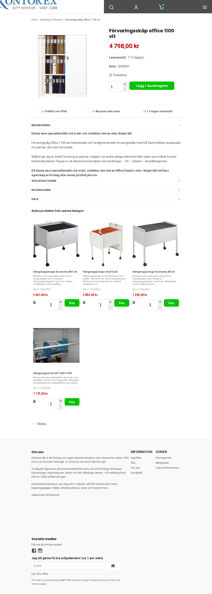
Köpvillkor (136, 457)
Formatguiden (164, 457)
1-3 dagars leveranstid (159, 111)
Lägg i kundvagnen (152, 86)
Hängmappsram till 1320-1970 (52, 373)
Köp (72, 303)
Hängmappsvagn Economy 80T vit (55, 271)
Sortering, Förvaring (51, 19)
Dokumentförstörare (167, 467)
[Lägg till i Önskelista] (34, 302)
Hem (34, 19)
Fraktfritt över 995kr (55, 111)
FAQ (133, 462)
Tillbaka (40, 424)
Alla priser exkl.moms (107, 111)
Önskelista (120, 75)
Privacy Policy (97, 580)
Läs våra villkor (39, 573)
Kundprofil (136, 472)
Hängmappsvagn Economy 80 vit (153, 271)
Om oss (135, 467)
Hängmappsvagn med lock (100, 271)
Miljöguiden (162, 462)
